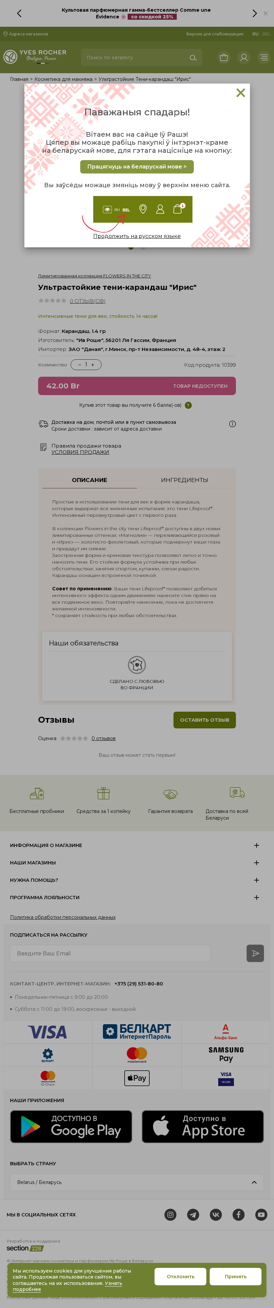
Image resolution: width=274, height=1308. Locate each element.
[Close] (240, 92)
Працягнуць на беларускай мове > (137, 166)
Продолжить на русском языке (137, 236)
